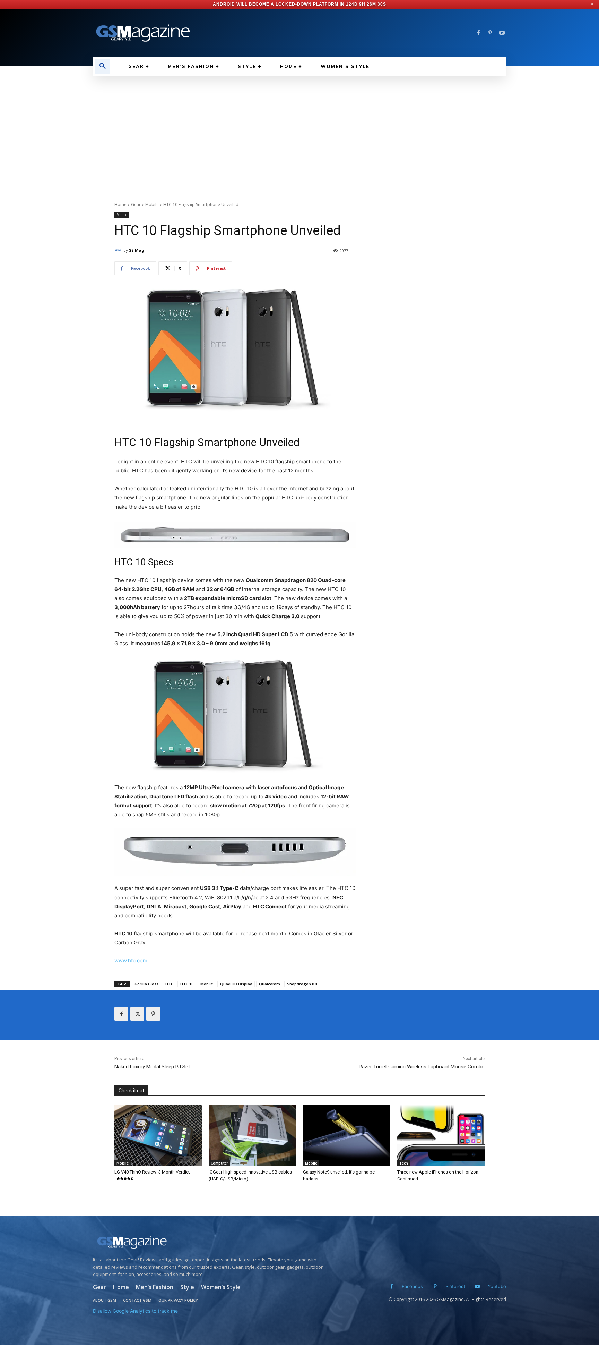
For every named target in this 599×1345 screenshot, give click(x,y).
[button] (102, 66)
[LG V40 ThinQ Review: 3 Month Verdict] (158, 1135)
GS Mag (136, 250)
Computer (219, 1163)
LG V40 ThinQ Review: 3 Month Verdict (152, 1172)
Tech (403, 1163)
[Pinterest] (490, 33)
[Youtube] (502, 33)
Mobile (152, 205)
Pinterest (455, 1286)
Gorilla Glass (146, 983)
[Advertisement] (299, 128)
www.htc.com (130, 960)
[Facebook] (478, 33)
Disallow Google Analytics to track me (135, 1311)
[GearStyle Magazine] (192, 33)
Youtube (497, 1286)
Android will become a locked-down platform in (279, 4)
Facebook (412, 1286)
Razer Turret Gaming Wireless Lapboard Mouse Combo (422, 1067)
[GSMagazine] (210, 1242)
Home (120, 205)
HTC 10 (186, 983)
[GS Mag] (118, 250)
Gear (136, 205)
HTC (169, 983)
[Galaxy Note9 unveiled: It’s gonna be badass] (346, 1135)
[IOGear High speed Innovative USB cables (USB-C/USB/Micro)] (252, 1135)
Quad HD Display (236, 983)
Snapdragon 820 (302, 983)
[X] (137, 1014)
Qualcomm (269, 983)
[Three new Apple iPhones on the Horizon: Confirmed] (441, 1135)
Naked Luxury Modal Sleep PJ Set (152, 1067)
